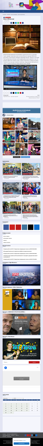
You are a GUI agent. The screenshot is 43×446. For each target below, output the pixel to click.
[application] (20, 77)
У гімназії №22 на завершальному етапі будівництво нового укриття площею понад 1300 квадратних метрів (11, 196)
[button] (4, 11)
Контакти (4, 436)
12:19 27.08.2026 (25, 179)
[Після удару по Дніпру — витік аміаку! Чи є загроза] (21, 149)
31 (11, 412)
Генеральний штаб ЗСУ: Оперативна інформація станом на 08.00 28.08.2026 (20, 253)
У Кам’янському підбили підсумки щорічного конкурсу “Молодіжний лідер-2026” (30, 196)
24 (11, 410)
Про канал (9, 436)
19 (21, 408)
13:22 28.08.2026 (6, 178)
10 (11, 406)
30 (5, 412)
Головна (4, 434)
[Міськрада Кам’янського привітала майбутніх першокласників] (12, 169)
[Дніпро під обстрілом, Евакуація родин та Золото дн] (9, 149)
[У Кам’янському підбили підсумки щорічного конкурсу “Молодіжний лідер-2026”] (31, 188)
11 (16, 406)
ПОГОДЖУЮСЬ (21, 443)
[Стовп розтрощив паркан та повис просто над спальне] (21, 136)
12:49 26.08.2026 (6, 198)
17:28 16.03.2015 (6, 20)
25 (16, 410)
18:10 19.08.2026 (25, 218)
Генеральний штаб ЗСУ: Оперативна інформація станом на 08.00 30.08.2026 (20, 249)
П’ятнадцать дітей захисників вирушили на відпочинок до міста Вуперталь (10, 215)
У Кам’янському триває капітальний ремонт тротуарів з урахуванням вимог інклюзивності (31, 177)
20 (26, 408)
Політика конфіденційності (12, 434)
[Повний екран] (35, 88)
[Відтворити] (4, 88)
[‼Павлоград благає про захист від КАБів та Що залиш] (9, 124)
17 (11, 408)
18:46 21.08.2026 (25, 198)
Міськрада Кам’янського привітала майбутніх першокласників (10, 177)
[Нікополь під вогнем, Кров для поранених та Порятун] (34, 136)
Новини (11, 193)
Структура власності (6, 435)
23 (5, 410)
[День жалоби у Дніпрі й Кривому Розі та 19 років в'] (21, 124)
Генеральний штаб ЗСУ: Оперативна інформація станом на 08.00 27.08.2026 (20, 259)
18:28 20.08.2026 (6, 217)
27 (26, 410)
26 (21, 410)
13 (26, 406)
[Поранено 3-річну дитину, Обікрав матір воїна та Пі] (9, 136)
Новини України (6, 242)
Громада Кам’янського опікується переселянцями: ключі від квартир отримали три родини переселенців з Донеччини (30, 216)
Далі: (33, 96)
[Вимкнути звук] (33, 88)
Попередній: (10, 96)
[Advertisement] (22, 104)
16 (5, 408)
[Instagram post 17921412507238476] (34, 124)
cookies (24, 440)
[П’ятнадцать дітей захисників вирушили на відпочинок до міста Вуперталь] (12, 207)
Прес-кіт (17, 435)
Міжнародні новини (7, 238)
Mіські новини (8, 17)
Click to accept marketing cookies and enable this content (21, 378)
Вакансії (12, 435)
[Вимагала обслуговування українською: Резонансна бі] (34, 149)
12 (21, 406)
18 (16, 408)
